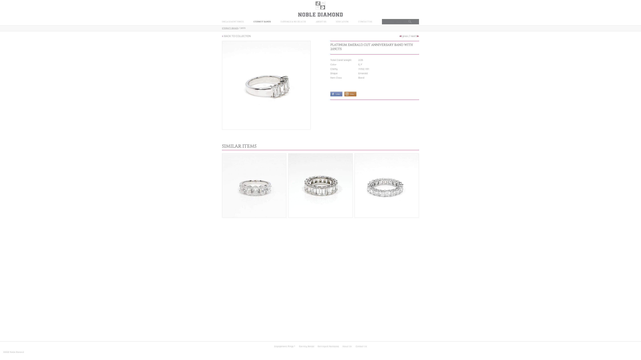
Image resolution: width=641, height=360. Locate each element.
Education (342, 21)
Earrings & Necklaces (293, 21)
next (415, 36)
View (352, 94)
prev (403, 36)
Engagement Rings (233, 21)
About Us (321, 21)
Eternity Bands (262, 21)
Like (338, 94)
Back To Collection (237, 36)
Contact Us (365, 21)
